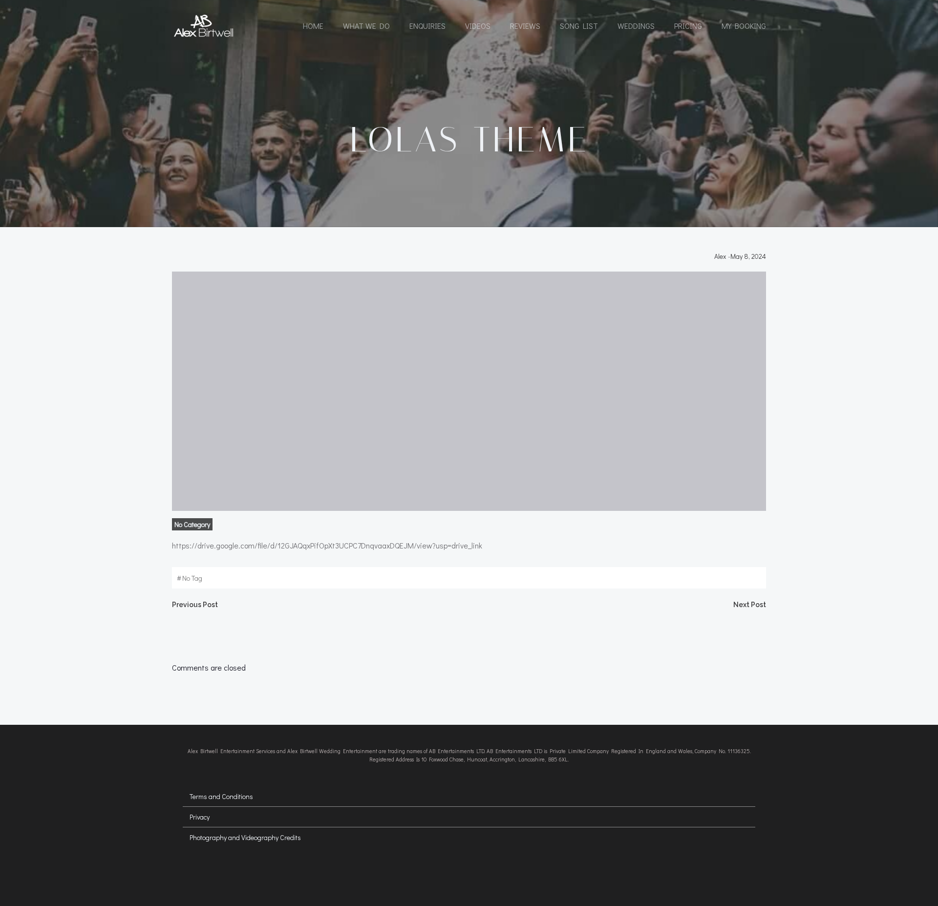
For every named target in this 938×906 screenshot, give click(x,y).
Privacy (200, 817)
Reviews (525, 26)
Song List (579, 26)
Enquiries (427, 26)
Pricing (688, 26)
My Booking (744, 26)
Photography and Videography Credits (245, 837)
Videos (477, 26)
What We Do (366, 26)
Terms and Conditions (221, 796)
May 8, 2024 (748, 256)
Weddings (636, 26)
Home (313, 26)
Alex (720, 256)
